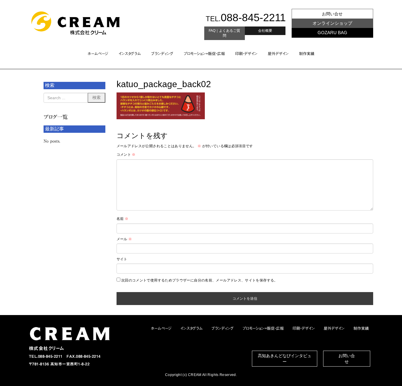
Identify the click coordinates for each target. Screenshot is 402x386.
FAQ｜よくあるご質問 (224, 33)
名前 (122, 219)
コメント (126, 155)
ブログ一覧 (56, 117)
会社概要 (265, 31)
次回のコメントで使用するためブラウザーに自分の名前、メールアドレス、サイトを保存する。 (199, 280)
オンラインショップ (332, 23)
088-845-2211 (253, 17)
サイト (122, 259)
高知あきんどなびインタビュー (284, 358)
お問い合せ (332, 13)
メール (124, 239)
